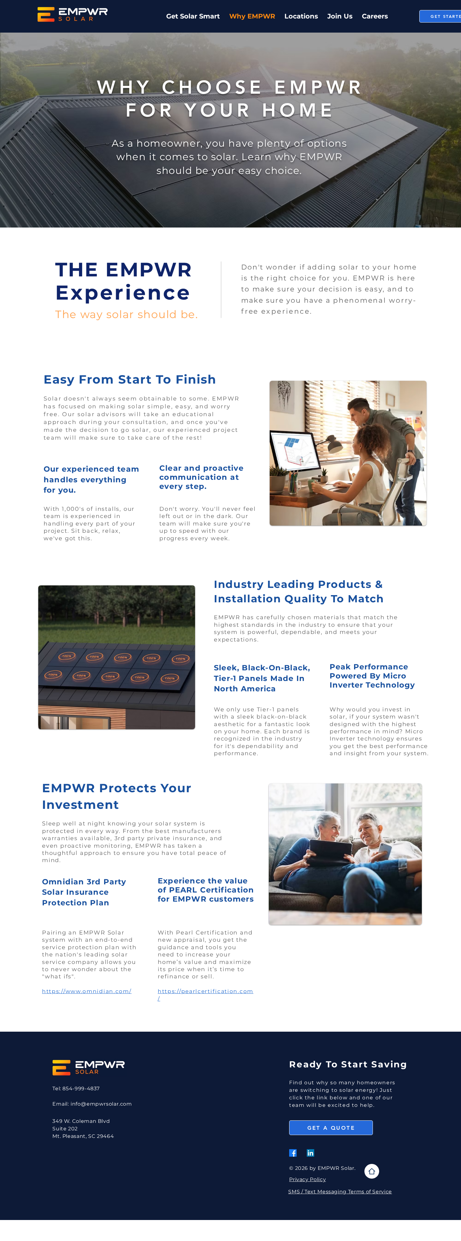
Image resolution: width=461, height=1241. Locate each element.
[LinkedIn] (310, 1153)
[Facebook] (293, 1153)
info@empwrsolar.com (101, 1104)
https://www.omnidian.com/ (87, 991)
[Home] (371, 1171)
